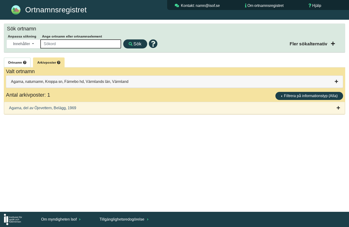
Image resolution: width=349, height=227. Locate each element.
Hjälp (316, 6)
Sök (137, 43)
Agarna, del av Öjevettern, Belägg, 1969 (42, 108)
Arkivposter (47, 62)
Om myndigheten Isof (59, 219)
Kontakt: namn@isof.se (200, 6)
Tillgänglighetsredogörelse (122, 219)
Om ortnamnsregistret (265, 6)
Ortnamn (15, 62)
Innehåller (22, 44)
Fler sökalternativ (309, 43)
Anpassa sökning (22, 36)
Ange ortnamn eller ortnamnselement (72, 36)
